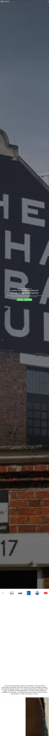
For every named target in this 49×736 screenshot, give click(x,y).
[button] (48, 1)
